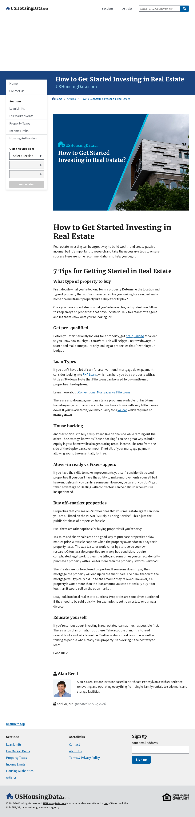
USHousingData (29, 8)
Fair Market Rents (21, 116)
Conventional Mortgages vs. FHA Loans (104, 392)
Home (59, 99)
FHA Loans (90, 374)
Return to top (15, 724)
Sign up (141, 759)
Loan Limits (17, 108)
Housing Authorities (23, 138)
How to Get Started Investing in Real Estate (105, 99)
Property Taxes (19, 123)
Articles (71, 99)
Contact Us (16, 91)
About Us (75, 751)
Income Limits (19, 131)
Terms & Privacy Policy (84, 758)
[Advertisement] (97, 42)
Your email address (145, 743)
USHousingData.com (54, 803)
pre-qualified (135, 336)
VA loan (122, 410)
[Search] (184, 9)
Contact (74, 744)
